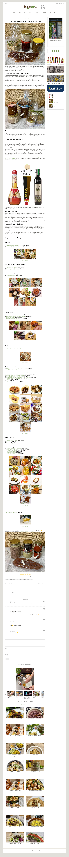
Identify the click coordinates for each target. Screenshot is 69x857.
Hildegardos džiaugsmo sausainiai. (13, 381)
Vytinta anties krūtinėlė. (10, 317)
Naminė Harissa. (9, 441)
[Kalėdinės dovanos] (19, 254)
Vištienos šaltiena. (9, 274)
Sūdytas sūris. (8, 447)
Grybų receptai (27, 17)
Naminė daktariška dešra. (10, 275)
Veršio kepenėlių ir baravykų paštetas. (13, 246)
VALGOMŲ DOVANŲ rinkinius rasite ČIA (12, 162)
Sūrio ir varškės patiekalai (20, 18)
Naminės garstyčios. (10, 443)
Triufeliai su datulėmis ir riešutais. (12, 369)
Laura (11, 583)
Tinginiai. (8, 379)
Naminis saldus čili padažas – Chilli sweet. (14, 448)
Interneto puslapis (6, 655)
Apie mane (37, 12)
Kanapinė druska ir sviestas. (11, 449)
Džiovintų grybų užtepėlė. (11, 451)
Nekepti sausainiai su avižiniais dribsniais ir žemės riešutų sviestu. (18, 372)
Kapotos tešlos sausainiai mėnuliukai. (14, 378)
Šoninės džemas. (9, 273)
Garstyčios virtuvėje (57, 104)
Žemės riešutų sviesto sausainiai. (12, 373)
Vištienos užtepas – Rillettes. (11, 267)
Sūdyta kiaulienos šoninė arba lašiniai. (13, 318)
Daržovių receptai (15, 17)
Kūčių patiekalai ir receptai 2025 (10, 586)
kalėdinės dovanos (12, 579)
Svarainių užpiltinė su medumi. (12, 512)
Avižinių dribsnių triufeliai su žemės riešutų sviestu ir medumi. (17, 374)
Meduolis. (8, 380)
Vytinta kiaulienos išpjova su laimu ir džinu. (14, 314)
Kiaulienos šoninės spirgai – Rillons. (13, 270)
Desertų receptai (29, 18)
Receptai (29, 12)
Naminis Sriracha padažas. (11, 452)
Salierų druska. (9, 446)
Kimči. (7, 442)
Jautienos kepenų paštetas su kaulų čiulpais (14, 245)
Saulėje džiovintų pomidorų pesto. (13, 453)
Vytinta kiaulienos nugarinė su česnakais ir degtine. (15, 316)
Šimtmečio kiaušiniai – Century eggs (27, 531)
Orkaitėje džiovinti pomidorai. (12, 450)
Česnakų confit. (9, 444)
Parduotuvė (21, 12)
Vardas (6, 648)
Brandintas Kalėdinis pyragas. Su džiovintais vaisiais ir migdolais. (18, 377)
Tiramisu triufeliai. (9, 370)
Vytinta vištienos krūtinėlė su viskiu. (13, 315)
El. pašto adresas (6, 651)
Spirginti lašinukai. (9, 272)
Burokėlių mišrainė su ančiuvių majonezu (39, 586)
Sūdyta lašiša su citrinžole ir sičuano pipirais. (14, 348)
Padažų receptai (13, 18)
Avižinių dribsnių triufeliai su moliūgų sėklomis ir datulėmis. (17, 368)
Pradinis (14, 12)
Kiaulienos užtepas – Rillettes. (11, 268)
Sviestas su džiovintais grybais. (12, 440)
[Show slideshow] (25, 260)
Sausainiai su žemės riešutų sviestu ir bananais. (15, 375)
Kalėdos (7, 579)
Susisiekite (45, 12)
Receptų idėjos (53, 12)
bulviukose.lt (9, 854)
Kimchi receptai (22, 17)
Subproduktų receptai (25, 812)
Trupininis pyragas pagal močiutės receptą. (14, 376)
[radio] (21, 575)
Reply (44, 601)
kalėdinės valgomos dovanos (21, 579)
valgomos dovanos (30, 579)
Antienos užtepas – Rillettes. (11, 269)
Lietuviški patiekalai (34, 17)
